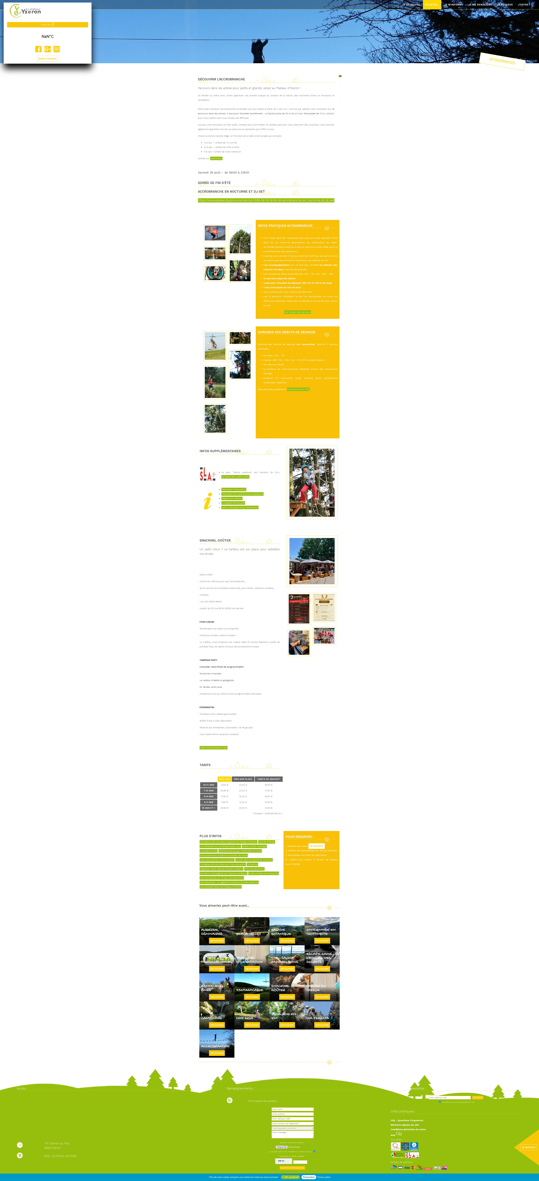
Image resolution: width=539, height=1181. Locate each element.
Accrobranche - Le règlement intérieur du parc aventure (229, 882)
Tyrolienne (252, 864)
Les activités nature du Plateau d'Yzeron (220, 887)
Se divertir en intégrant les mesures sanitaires (223, 873)
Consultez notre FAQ (298, 389)
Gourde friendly (267, 842)
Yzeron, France (47, 36)
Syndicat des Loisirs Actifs (235, 476)
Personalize (309, 1177)
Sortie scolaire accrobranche (263, 873)
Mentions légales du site (405, 1125)
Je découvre (411, 4)
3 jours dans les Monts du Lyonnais (254, 860)
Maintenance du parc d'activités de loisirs (240, 851)
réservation (216, 158)
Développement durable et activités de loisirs (223, 855)
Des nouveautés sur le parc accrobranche (222, 878)
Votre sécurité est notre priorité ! (217, 860)
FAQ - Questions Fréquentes (407, 1120)
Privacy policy (324, 1177)
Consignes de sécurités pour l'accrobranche (223, 864)
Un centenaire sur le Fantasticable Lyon (220, 846)
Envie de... (432, 4)
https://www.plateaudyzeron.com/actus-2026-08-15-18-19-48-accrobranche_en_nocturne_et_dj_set (266, 200)
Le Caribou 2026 (208, 851)
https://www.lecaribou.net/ (213, 747)
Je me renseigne (480, 4)
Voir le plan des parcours (297, 312)
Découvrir (217, 940)
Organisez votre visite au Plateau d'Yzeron (221, 869)
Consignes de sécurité (233, 503)
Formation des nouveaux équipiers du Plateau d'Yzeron (228, 842)
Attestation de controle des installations (242, 494)
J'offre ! (524, 4)
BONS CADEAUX (47, 58)
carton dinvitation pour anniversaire (240, 507)
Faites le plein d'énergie (254, 846)
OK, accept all (291, 1177)
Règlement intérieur (232, 498)
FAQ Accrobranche (254, 869)
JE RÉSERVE (316, 846)
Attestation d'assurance (234, 489)
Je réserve (505, 4)
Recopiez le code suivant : (292, 1156)
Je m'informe (453, 4)
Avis (393, 1135)
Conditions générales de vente (408, 1129)
